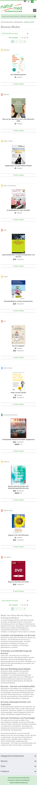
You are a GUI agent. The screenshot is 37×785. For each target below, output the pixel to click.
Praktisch (5, 771)
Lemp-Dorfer (7, 557)
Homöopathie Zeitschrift (10, 415)
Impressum (11, 780)
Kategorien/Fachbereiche (12, 756)
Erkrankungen (18, 22)
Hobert (11, 141)
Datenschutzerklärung (23, 780)
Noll (4, 321)
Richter (5, 368)
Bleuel (10, 368)
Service (4, 761)
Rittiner (5, 141)
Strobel (5, 276)
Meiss (5, 230)
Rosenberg (6, 50)
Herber (5, 185)
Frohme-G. (6, 461)
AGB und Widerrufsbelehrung (19, 782)
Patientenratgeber (7, 22)
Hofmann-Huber (8, 510)
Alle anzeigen (13, 38)
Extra (3, 766)
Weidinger (6, 94)
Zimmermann (12, 185)
